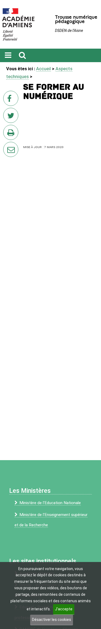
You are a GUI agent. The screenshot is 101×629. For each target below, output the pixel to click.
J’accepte (63, 609)
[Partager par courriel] (7, 146)
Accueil (43, 68)
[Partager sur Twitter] (12, 117)
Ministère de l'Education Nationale (50, 502)
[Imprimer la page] (12, 134)
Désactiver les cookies (51, 619)
